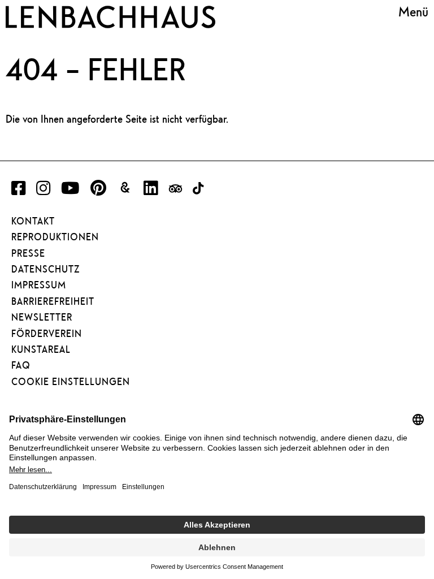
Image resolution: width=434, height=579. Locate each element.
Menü (413, 12)
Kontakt (33, 221)
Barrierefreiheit (52, 301)
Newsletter (41, 317)
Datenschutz (45, 269)
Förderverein (46, 334)
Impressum (38, 285)
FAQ (21, 365)
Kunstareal (41, 349)
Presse (28, 253)
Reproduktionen (55, 237)
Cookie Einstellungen (70, 382)
